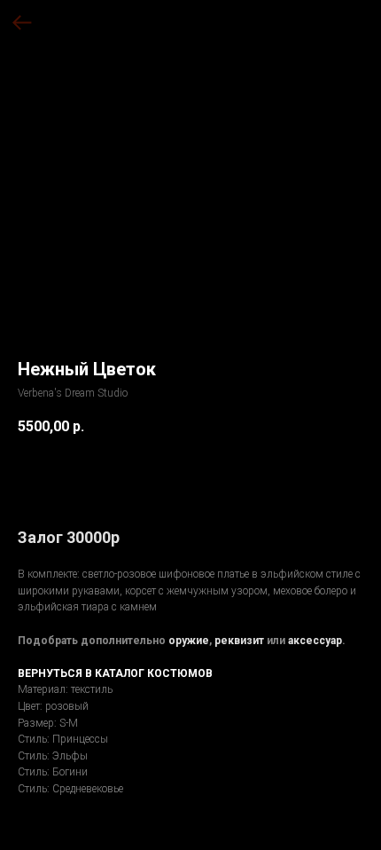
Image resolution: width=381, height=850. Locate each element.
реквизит (239, 640)
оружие (188, 640)
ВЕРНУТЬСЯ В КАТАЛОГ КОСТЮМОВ (115, 673)
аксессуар (315, 640)
